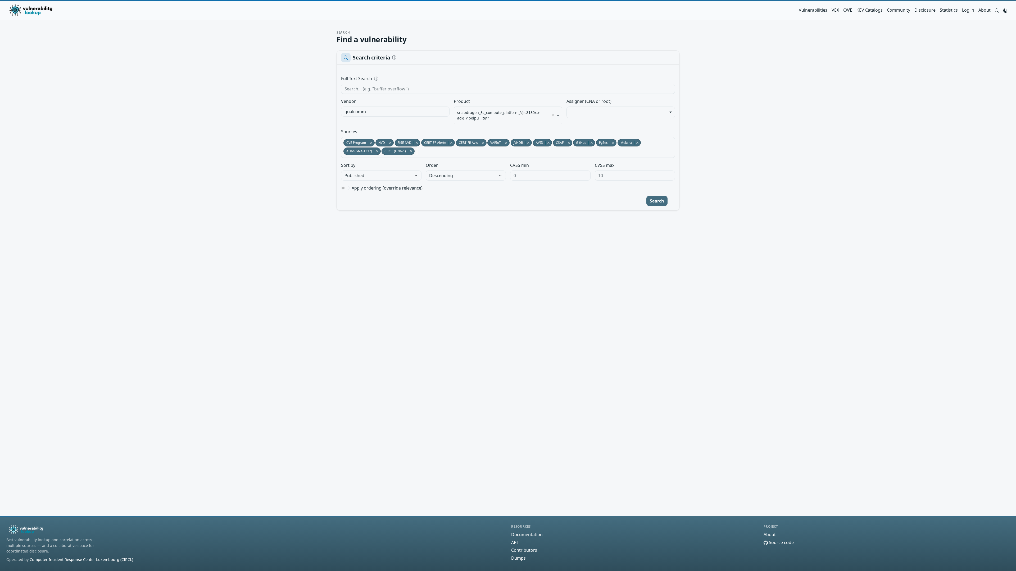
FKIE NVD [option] (403, 142)
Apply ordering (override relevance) (387, 188)
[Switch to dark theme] (1005, 10)
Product (462, 101)
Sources (349, 132)
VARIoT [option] (494, 142)
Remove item (553, 115)
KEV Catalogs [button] (869, 10)
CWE (847, 10)
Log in (968, 10)
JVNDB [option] (517, 142)
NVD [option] (380, 142)
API (514, 542)
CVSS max (604, 165)
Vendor (348, 101)
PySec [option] (602, 142)
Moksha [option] (625, 142)
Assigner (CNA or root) (588, 101)
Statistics (949, 10)
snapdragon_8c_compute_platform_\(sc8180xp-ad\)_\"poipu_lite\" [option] (498, 115)
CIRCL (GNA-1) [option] (394, 151)
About (984, 10)
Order (432, 165)
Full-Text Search (392, 78)
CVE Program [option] (354, 142)
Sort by (348, 165)
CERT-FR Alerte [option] (433, 142)
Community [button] (898, 10)
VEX (835, 10)
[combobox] (395, 112)
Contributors (524, 550)
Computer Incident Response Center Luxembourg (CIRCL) (81, 559)
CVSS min (519, 165)
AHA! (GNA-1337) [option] (357, 151)
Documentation (527, 534)
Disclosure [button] (925, 10)
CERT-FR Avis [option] (467, 142)
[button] (997, 10)
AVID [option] (538, 142)
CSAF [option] (558, 142)
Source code (781, 542)
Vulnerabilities (813, 10)
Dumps (518, 558)
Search (657, 201)
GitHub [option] (579, 142)
